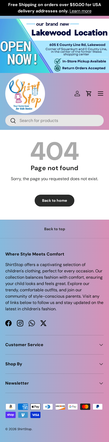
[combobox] (54, 120)
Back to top (54, 229)
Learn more (81, 11)
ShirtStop (24, 429)
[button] (89, 93)
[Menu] (100, 93)
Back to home (54, 200)
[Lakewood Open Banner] (54, 21)
